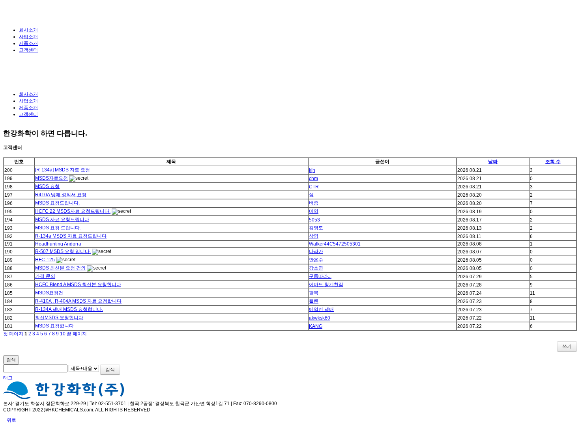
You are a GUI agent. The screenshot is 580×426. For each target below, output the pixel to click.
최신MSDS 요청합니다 (59, 317)
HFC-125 (45, 259)
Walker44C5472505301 (335, 244)
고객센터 (28, 50)
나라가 (316, 251)
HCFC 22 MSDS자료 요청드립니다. (72, 211)
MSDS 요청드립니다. (57, 203)
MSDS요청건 (49, 293)
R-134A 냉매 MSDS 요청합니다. (69, 309)
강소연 (316, 268)
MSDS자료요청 (51, 178)
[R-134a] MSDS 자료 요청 (62, 170)
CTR (314, 187)
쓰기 (567, 346)
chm (313, 178)
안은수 (316, 259)
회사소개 (28, 30)
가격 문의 (45, 276)
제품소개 (28, 43)
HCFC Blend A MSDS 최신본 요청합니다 (78, 284)
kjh (312, 170)
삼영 (313, 236)
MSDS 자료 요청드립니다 (62, 219)
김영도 (316, 228)
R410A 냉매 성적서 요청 (60, 194)
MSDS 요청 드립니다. (58, 228)
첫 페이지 (13, 334)
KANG (315, 326)
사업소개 (28, 36)
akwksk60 (319, 318)
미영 (313, 211)
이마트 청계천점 (326, 284)
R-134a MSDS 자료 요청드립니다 (71, 236)
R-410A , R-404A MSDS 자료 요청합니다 (78, 301)
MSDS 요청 (47, 186)
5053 (314, 220)
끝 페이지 (77, 334)
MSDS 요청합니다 (54, 326)
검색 (11, 360)
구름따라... (320, 276)
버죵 (313, 203)
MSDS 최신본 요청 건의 (60, 268)
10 (62, 334)
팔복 (313, 293)
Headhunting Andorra (58, 244)
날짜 (493, 161)
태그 (8, 378)
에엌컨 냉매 (321, 309)
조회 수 (553, 161)
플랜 (313, 301)
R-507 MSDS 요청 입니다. (63, 251)
